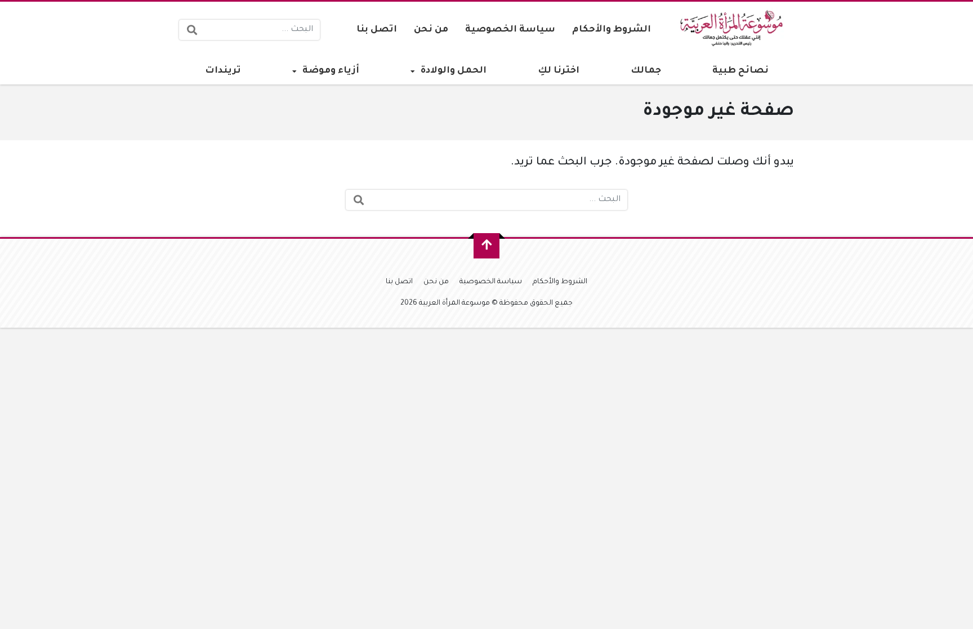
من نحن (431, 30)
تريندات (223, 71)
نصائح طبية (740, 71)
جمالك (646, 71)
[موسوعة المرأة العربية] (733, 29)
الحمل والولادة (453, 71)
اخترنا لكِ (558, 71)
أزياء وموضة (330, 71)
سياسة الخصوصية (510, 30)
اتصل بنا (376, 30)
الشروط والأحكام (611, 30)
